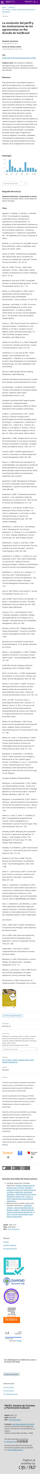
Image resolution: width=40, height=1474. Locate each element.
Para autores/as (8, 1391)
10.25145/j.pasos (13, 1229)
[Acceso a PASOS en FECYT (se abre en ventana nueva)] (13, 1274)
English (6, 1242)
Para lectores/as (8, 1387)
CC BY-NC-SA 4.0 (10, 1442)
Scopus (19, 1341)
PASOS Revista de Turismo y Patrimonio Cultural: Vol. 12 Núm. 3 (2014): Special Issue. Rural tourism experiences (21, 1197)
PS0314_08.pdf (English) (13, 1016)
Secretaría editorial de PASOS (23, 1424)
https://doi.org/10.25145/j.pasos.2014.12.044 (19, 58)
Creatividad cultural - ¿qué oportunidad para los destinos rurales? (20, 1207)
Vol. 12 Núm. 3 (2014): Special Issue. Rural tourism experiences (18, 11)
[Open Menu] (2, 2)
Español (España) (9, 1245)
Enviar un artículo (11, 1374)
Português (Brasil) (10, 1249)
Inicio (4, 7)
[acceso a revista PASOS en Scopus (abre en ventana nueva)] (11, 1322)
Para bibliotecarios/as (10, 1394)
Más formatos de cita (11, 1049)
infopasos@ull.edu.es (15, 1450)
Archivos (11, 7)
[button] (6, 1168)
